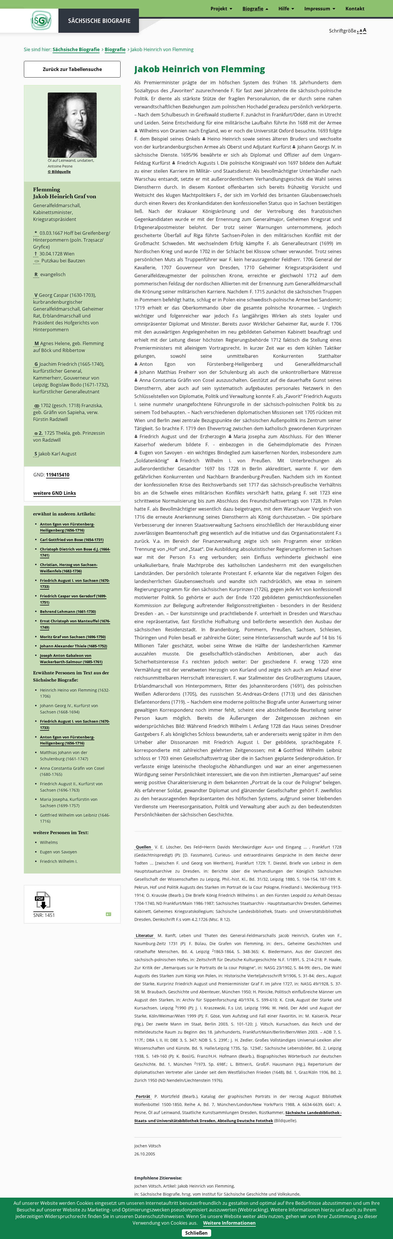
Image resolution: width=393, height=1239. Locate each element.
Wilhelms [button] (149, 131)
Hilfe (283, 8)
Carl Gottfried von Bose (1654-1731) (72, 539)
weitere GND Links (54, 493)
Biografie (115, 49)
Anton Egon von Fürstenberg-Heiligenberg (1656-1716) (67, 527)
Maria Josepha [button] (250, 436)
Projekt (219, 8)
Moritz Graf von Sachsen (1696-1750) (73, 636)
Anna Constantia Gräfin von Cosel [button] (177, 380)
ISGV (41, 21)
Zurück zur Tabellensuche (72, 69)
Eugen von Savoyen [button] (161, 452)
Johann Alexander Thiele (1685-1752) (73, 646)
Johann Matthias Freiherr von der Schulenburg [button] (193, 372)
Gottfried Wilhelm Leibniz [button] (312, 750)
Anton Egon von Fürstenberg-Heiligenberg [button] (201, 364)
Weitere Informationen (229, 1223)
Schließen (196, 1233)
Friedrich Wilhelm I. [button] (205, 460)
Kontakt (355, 8)
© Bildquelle (59, 171)
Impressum (317, 8)
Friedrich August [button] (158, 436)
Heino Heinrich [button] (224, 139)
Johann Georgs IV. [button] (316, 147)
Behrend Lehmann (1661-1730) (68, 611)
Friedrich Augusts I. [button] (198, 163)
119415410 (57, 475)
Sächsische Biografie (76, 49)
